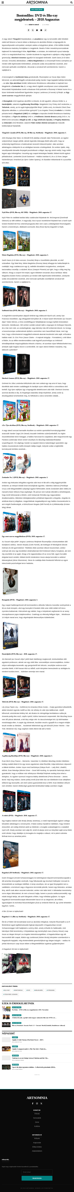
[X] (32, 30)
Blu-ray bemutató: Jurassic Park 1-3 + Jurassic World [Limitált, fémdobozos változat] (38, 1025)
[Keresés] (70, 2)
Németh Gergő (34, 24)
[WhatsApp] (37, 30)
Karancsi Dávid (19, 1060)
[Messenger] (41, 30)
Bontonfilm (18, 990)
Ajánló (15, 1037)
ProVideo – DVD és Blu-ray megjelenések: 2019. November (30, 1010)
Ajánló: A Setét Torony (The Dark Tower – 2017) (27, 1040)
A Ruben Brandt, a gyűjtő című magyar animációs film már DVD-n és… (34, 1017)
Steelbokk (51, 990)
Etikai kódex (37, 1147)
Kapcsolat (37, 1143)
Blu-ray (7, 990)
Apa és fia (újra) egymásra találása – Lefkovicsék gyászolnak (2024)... (34, 1067)
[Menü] (3, 2)
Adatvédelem (37, 1151)
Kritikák (15, 1055)
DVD (28, 990)
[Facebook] (28, 30)
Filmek (37, 1114)
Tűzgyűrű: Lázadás (10, 994)
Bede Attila (18, 1042)
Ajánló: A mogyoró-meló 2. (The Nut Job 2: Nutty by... (29, 1049)
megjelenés (39, 990)
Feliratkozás (37, 1178)
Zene (37, 1122)
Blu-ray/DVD (37, 9)
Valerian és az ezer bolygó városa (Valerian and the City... (30, 1058)
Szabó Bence (19, 1069)
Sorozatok (37, 1118)
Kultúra (37, 1126)
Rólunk (37, 1138)
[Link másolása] (45, 30)
